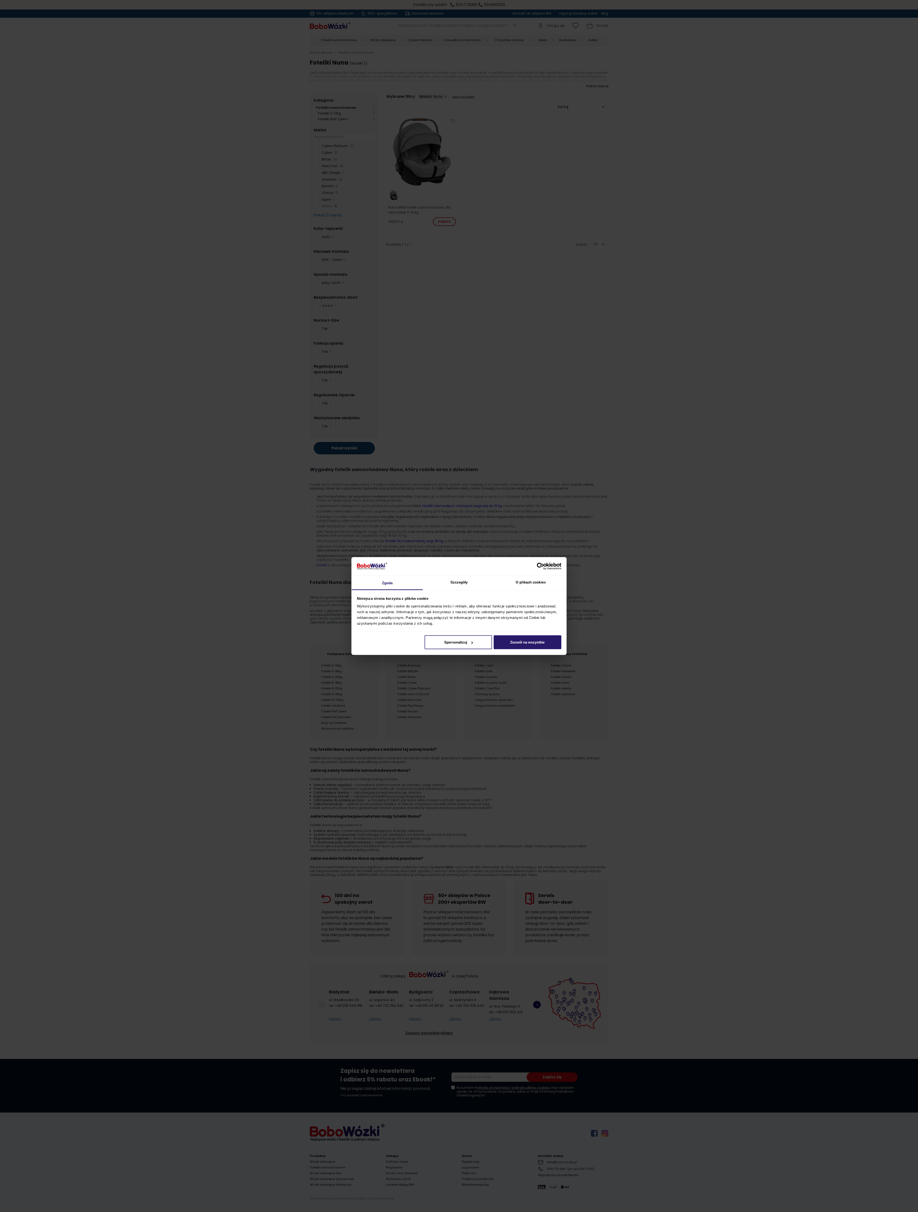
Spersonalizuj (455, 642)
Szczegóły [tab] (459, 582)
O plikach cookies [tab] (531, 582)
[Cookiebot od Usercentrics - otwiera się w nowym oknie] (540, 566)
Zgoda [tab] (387, 583)
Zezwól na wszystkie (527, 642)
